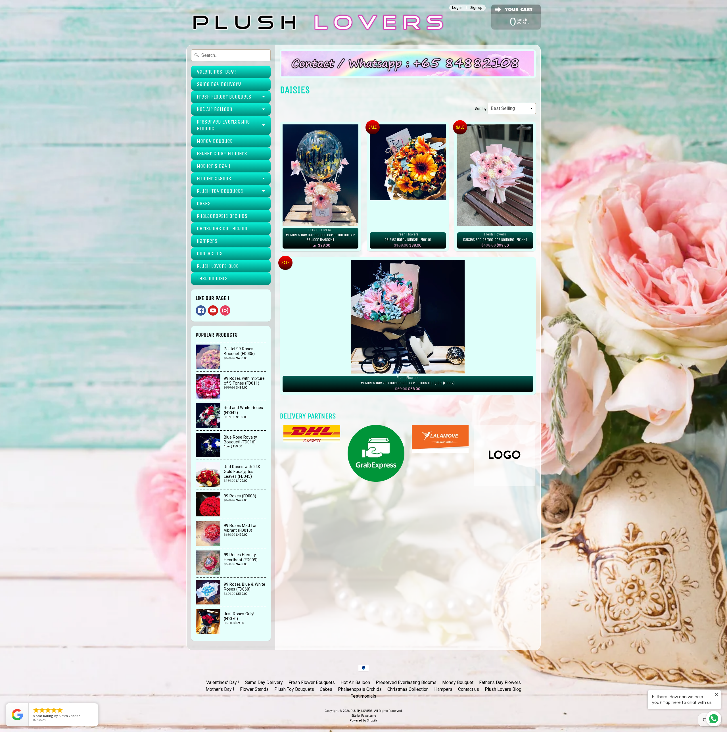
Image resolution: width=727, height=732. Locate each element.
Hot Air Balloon (214, 109)
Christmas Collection (222, 228)
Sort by (480, 109)
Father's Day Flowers (222, 153)
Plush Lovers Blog (218, 266)
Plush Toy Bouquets (220, 191)
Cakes (204, 203)
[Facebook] (201, 310)
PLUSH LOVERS (361, 711)
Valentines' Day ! (217, 71)
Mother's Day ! (213, 166)
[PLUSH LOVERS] (316, 22)
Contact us (210, 253)
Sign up (476, 8)
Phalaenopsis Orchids (222, 216)
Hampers (207, 241)
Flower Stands (214, 178)
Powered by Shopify (363, 720)
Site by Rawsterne (363, 716)
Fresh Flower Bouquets (224, 96)
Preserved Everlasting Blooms (223, 125)
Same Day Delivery (219, 84)
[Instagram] (225, 310)
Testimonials (212, 278)
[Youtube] (213, 310)
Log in (457, 8)
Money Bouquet (214, 141)
